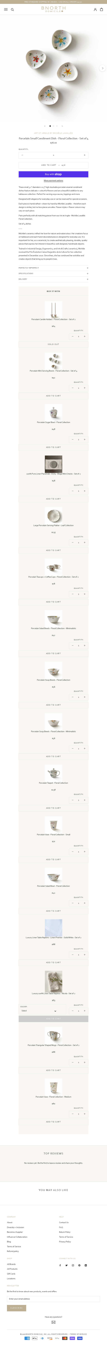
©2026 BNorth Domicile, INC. (33, 1334)
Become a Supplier (15, 1232)
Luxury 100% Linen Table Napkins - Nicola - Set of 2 (53, 994)
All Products (12, 1269)
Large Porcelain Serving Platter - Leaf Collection (53, 526)
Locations (11, 1279)
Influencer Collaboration (17, 1237)
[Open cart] (101, 9)
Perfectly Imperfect (29, 268)
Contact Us (64, 1223)
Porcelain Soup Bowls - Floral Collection (53, 680)
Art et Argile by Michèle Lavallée (53, 133)
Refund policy (13, 1251)
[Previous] (44, 126)
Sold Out (53, 344)
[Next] (62, 126)
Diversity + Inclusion (15, 1227)
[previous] (4, 68)
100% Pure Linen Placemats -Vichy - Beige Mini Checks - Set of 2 (53, 474)
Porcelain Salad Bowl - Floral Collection (53, 886)
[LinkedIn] (86, 1265)
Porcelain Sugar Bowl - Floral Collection (53, 422)
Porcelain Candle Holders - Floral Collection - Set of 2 (53, 319)
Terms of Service (14, 1247)
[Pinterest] (79, 1265)
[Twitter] (66, 1265)
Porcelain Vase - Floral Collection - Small (53, 835)
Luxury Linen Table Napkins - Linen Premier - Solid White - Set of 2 (53, 938)
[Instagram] (73, 1265)
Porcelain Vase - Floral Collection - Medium (53, 1097)
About (9, 1223)
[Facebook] (60, 1265)
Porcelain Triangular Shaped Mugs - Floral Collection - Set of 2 (53, 1045)
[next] (102, 68)
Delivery (23, 279)
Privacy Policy (65, 1242)
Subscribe (16, 1308)
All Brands (11, 1264)
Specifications (26, 273)
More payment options (53, 181)
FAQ (61, 1227)
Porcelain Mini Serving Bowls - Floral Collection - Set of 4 (53, 371)
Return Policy (64, 1232)
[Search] (12, 9)
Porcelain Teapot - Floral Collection (53, 783)
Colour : (23, 1007)
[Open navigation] (6, 9)
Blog (9, 1242)
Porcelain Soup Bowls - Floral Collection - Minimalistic (53, 732)
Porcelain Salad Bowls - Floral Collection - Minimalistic (53, 628)
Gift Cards (11, 1274)
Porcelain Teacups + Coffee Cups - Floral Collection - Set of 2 (53, 577)
